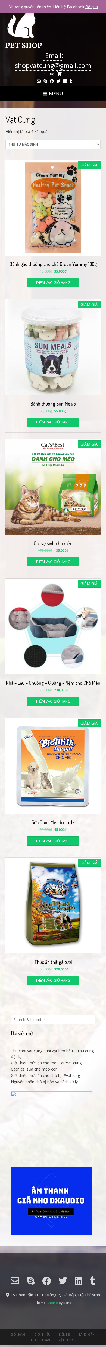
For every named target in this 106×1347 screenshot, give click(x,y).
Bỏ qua (91, 6)
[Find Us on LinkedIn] (65, 81)
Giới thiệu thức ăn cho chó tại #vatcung (45, 1075)
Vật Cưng (66, 1340)
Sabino (52, 1302)
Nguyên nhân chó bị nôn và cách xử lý (44, 1081)
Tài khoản (87, 1334)
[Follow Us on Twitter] (59, 81)
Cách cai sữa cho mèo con (34, 1069)
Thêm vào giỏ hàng (53, 282)
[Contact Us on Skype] (45, 81)
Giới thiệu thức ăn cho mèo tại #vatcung (46, 1062)
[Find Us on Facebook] (52, 81)
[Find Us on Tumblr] (71, 81)
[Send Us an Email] (39, 81)
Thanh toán (40, 1340)
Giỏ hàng (18, 1334)
